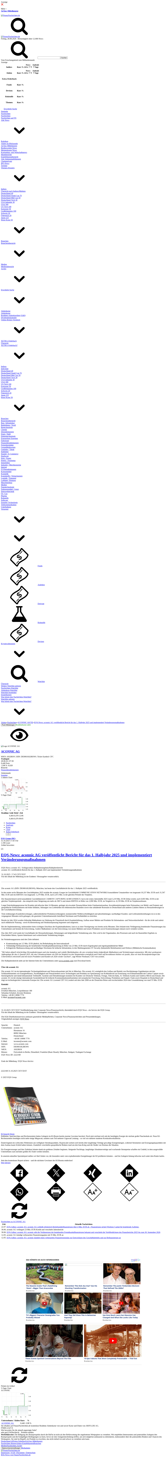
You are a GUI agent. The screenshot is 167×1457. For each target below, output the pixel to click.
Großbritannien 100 (8, 211)
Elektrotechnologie (8, 436)
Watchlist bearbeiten (9, 692)
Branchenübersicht (8, 243)
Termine (4, 166)
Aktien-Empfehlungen (25, 1443)
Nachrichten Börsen (8, 1443)
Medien (4, 264)
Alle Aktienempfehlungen (11, 159)
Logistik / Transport (8, 478)
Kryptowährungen (8, 644)
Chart (8, 829)
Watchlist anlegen (8, 699)
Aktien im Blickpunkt (9, 144)
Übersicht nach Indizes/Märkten (13, 191)
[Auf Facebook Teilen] (19, 1182)
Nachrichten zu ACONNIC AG (13, 1222)
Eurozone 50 (6, 209)
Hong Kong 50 (7, 220)
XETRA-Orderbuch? (9, 345)
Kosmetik (4, 474)
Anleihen (41, 585)
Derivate (41, 604)
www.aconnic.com (66, 961)
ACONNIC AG (7, 1423)
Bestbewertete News (9, 148)
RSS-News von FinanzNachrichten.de (16, 1455)
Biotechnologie (7, 427)
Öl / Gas (4, 494)
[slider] (4, 847)
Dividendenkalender (9, 318)
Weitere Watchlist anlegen (11, 686)
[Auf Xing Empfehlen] (92, 1182)
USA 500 (4, 204)
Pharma (4, 496)
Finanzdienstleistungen (10, 443)
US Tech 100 (6, 207)
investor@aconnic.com (16, 997)
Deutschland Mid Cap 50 (10, 198)
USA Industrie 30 (8, 202)
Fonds (40, 566)
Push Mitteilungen (8, 725)
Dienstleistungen (7, 432)
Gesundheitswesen (8, 447)
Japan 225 (5, 218)
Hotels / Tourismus (8, 460)
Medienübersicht (7, 267)
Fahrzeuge (5, 441)
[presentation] (7, 834)
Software (4, 500)
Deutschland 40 (7, 193)
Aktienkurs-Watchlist (9, 690)
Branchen (4, 241)
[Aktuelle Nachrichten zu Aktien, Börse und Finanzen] (10, 15)
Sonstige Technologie (9, 502)
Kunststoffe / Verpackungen (11, 476)
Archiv (3, 269)
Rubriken (4, 141)
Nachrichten (5, 114)
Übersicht (4, 343)
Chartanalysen (6, 161)
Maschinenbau (6, 483)
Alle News (5, 120)
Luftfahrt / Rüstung (8, 480)
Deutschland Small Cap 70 (11, 196)
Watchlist (41, 681)
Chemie (4, 430)
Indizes (3, 189)
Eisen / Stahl (6, 434)
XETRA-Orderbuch (9, 341)
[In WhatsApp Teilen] (19, 1200)
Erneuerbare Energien (9, 438)
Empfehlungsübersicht (9, 157)
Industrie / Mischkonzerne (11, 465)
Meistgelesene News (9, 150)
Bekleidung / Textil (8, 425)
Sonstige (4, 775)
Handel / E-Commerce (9, 454)
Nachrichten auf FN (8, 118)
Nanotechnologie (7, 487)
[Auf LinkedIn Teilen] (129, 1182)
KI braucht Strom (7, 1134)
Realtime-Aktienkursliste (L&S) (13, 315)
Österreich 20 (6, 215)
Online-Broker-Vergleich (10, 320)
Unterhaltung (6, 507)
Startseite (4, 111)
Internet (4, 467)
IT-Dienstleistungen (8, 469)
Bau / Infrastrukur (8, 423)
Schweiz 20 (5, 213)
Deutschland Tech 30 (9, 200)
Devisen (41, 641)
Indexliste (4, 369)
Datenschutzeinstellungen (11, 1448)
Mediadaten (25, 1448)
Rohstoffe (5, 498)
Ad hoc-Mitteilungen (9, 11)
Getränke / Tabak (7, 449)
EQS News (24, 1019)
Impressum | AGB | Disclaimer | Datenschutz (18, 1453)
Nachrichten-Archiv (14, 1446)
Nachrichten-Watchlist (9, 688)
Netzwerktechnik (7, 491)
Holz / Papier (6, 458)
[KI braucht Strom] (24, 1132)
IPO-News (5, 163)
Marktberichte (6, 155)
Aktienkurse (5, 311)
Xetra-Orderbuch (12, 832)
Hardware (5, 456)
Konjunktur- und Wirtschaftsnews (14, 152)
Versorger (4, 509)
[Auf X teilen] (56, 1182)
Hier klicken (6, 1163)
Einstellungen (6, 695)
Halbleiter (5, 452)
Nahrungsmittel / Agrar (10, 489)
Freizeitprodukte (7, 445)
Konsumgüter (6, 472)
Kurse (8, 827)
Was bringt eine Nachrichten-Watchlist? (16, 697)
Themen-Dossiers (8, 168)
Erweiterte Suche (10, 109)
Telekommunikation (8, 505)
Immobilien (5, 463)
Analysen (9, 825)
